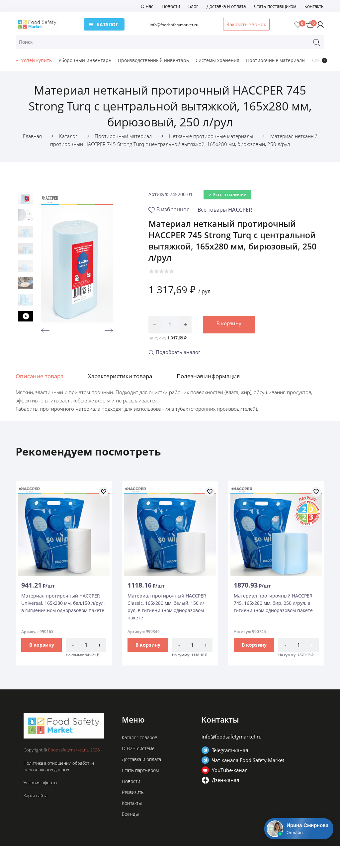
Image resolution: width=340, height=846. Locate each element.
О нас (147, 6)
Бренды (130, 814)
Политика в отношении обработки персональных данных (59, 766)
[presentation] (324, 60)
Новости (171, 6)
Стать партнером (140, 770)
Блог (193, 6)
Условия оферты (40, 783)
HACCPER (240, 209)
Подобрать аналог (177, 352)
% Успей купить (34, 60)
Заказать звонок (246, 24)
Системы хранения (217, 60)
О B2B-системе (138, 748)
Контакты (314, 6)
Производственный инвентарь (153, 60)
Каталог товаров (139, 737)
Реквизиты (133, 792)
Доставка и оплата (226, 6)
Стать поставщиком (275, 6)
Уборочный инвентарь (84, 60)
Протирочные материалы (275, 60)
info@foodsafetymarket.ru (174, 25)
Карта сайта (35, 796)
